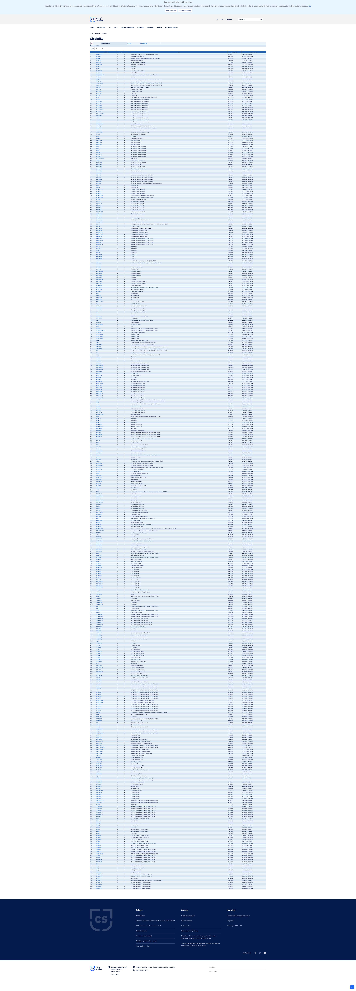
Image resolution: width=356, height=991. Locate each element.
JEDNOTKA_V (99, 338)
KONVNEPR (99, 389)
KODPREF (98, 373)
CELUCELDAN (99, 124)
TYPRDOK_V (99, 639)
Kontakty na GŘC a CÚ (234, 926)
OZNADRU (99, 479)
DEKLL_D (98, 148)
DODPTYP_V (99, 193)
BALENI (98, 66)
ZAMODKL (98, 786)
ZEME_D (98, 823)
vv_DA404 (99, 708)
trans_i (98, 612)
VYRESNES (99, 720)
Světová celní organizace (189, 931)
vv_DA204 (98, 692)
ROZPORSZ (99, 547)
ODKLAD (98, 461)
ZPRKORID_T (99, 874)
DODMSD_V (99, 181)
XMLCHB (98, 735)
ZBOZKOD (98, 794)
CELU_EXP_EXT (100, 109)
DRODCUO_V (99, 240)
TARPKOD (98, 598)
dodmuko (98, 183)
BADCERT (98, 62)
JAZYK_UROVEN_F (101, 330)
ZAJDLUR (98, 770)
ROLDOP (98, 532)
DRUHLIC (98, 263)
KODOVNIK (99, 371)
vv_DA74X (98, 710)
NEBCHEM (98, 449)
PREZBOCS (99, 514)
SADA (97, 553)
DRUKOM (98, 267)
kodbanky (98, 357)
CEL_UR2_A (99, 91)
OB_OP (98, 455)
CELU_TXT (99, 122)
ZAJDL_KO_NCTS (100, 747)
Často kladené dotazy (143, 946)
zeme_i (98, 829)
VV (97, 690)
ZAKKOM (98, 778)
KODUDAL (98, 377)
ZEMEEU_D (99, 847)
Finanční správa (186, 921)
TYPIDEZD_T (99, 622)
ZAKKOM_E (99, 782)
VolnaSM (98, 686)
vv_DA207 (98, 698)
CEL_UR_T (98, 85)
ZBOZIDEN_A (99, 790)
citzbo (97, 136)
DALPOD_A (99, 140)
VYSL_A (98, 725)
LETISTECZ (99, 412)
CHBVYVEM (99, 318)
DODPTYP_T (99, 191)
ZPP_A (98, 866)
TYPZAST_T (99, 653)
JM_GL (97, 342)
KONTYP (98, 379)
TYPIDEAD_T (99, 614)
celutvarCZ (99, 130)
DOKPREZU (99, 214)
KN (97, 350)
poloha (98, 489)
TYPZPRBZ (99, 661)
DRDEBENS (99, 228)
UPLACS (98, 678)
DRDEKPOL (99, 236)
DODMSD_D (99, 179)
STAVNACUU (99, 586)
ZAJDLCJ (98, 755)
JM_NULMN (99, 344)
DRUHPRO (98, 265)
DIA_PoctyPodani (100, 158)
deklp (97, 150)
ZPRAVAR (98, 872)
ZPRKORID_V (99, 876)
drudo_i (98, 250)
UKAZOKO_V (99, 671)
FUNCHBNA (99, 299)
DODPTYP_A (99, 189)
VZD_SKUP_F (99, 731)
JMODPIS (98, 346)
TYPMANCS (99, 626)
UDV (97, 663)
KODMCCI (98, 361)
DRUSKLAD (99, 277)
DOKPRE (98, 201)
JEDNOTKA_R (99, 336)
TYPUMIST (99, 647)
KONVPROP (99, 391)
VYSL (97, 722)
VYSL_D (98, 727)
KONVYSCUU (99, 395)
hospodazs (98, 306)
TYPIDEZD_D (99, 620)
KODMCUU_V (99, 369)
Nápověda (144, 43)
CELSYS (98, 95)
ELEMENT (98, 291)
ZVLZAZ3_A (99, 884)
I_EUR (97, 320)
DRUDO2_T (99, 254)
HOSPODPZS (99, 310)
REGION (98, 522)
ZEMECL (98, 843)
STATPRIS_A (99, 571)
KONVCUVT (99, 385)
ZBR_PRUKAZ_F (100, 800)
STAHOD (98, 563)
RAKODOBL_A (99, 520)
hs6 (97, 312)
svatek (98, 592)
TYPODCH (98, 629)
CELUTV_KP (99, 126)
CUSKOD (98, 138)
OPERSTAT (99, 475)
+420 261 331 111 (144, 970)
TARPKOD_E (99, 600)
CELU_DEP (99, 101)
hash (97, 304)
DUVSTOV (98, 287)
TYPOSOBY (99, 633)
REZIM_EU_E (99, 526)
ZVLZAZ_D (99, 882)
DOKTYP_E (99, 218)
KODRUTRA (99, 375)
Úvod (91, 33)
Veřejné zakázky (141, 931)
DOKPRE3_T (99, 207)
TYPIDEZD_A (99, 618)
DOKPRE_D (99, 203)
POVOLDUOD (99, 502)
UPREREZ (98, 680)
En (222, 19)
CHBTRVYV (99, 316)
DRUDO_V (98, 252)
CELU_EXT (99, 111)
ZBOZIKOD (99, 792)
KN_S (97, 355)
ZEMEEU (98, 845)
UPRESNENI (99, 682)
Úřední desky (140, 916)
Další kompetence (127, 27)
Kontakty (150, 27)
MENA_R (98, 420)
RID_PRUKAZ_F (100, 530)
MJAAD (98, 440)
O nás (92, 27)
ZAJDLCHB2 (99, 759)
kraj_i (97, 402)
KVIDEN (98, 406)
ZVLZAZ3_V (99, 888)
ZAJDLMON (99, 761)
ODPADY (98, 467)
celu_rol (98, 117)
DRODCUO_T (99, 238)
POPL (97, 491)
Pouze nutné (171, 10)
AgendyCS (98, 54)
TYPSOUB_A (99, 643)
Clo (110, 27)
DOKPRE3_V (99, 209)
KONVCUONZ (99, 383)
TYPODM (98, 631)
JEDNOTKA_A (99, 334)
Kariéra (159, 27)
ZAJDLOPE (99, 763)
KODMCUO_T (99, 363)
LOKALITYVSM (99, 414)
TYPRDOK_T (99, 637)
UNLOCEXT (99, 675)
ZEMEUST (98, 851)
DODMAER (99, 164)
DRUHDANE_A (100, 258)
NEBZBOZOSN (99, 451)
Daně (116, 27)
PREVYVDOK (99, 512)
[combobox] (248, 19)
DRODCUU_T (99, 242)
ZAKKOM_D (99, 780)
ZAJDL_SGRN (99, 749)
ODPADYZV (99, 469)
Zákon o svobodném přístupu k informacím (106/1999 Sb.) (155, 921)
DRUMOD (98, 269)
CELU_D (98, 99)
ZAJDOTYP (99, 774)
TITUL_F (98, 610)
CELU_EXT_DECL (100, 113)
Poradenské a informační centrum (238, 916)
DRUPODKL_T (99, 273)
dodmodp (98, 173)
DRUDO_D (98, 248)
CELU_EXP (99, 107)
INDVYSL (98, 322)
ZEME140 (98, 835)
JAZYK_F (98, 328)
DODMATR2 (99, 169)
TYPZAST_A (99, 651)
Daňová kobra (186, 926)
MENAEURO (99, 424)
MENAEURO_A (100, 426)
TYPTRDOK (99, 645)
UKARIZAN (99, 665)
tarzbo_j (98, 606)
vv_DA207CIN (99, 700)
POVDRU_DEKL (100, 500)
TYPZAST (98, 649)
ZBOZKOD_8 (99, 798)
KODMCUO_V (99, 365)
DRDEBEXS (99, 230)
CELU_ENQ (99, 105)
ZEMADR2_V (99, 814)
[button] (261, 19)
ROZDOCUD (99, 545)
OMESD (98, 473)
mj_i (97, 438)
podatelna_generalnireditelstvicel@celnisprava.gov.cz (158, 967)
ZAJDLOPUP (99, 765)
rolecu (97, 534)
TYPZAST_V (99, 655)
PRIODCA (98, 516)
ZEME (97, 819)
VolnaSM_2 (98, 688)
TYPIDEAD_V (99, 616)
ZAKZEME (98, 784)
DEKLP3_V (98, 156)
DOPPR (98, 224)
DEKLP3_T (98, 154)
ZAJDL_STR (99, 753)
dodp (97, 185)
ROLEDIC (98, 537)
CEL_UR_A (98, 81)
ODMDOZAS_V (99, 465)
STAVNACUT (99, 583)
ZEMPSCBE (99, 859)
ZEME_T (98, 831)
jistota (97, 340)
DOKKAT (98, 199)
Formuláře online (171, 27)
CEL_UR (98, 79)
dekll (97, 146)
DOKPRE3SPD (99, 212)
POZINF (98, 506)
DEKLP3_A (99, 152)
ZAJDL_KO (99, 745)
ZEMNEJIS (98, 855)
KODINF (98, 359)
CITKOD (98, 134)
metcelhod (99, 430)
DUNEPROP (99, 285)
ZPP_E (97, 868)
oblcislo (98, 457)
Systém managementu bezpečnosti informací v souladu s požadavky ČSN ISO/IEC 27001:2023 (200, 944)
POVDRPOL (99, 494)
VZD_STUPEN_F (100, 733)
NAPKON (98, 447)
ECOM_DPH (99, 289)
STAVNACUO (99, 581)
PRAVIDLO (98, 510)
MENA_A (98, 418)
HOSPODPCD (99, 308)
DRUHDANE (99, 256)
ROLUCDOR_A (99, 541)
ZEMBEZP (98, 816)
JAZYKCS (98, 332)
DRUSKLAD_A (99, 279)
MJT (97, 445)
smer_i (98, 561)
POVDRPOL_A (99, 496)
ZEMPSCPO (99, 862)
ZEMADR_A (99, 806)
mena (97, 416)
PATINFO (98, 483)
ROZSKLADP (99, 551)
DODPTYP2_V (99, 195)
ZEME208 (98, 839)
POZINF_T (98, 508)
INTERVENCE (99, 324)
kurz (97, 404)
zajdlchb (98, 757)
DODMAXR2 (99, 171)
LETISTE (98, 410)
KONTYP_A (99, 381)
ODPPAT (98, 471)
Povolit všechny (185, 10)
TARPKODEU (99, 604)
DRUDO (98, 246)
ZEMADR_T (99, 808)
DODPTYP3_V (99, 197)
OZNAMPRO (99, 481)
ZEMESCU (98, 849)
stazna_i (98, 590)
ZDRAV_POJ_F (99, 802)
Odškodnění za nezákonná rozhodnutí (148, 926)
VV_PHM (98, 712)
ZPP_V (97, 870)
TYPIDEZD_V (99, 624)
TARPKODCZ (99, 602)
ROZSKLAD (99, 549)
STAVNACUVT (99, 588)
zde (310, 6)
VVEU (97, 714)
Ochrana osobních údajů (144, 936)
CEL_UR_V (98, 87)
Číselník (129, 43)
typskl (97, 641)
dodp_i (98, 187)
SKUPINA (98, 559)
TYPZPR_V (99, 659)
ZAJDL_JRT (99, 743)
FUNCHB (98, 295)
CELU (97, 97)
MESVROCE (99, 428)
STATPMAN (99, 567)
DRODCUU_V (99, 244)
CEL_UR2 (98, 89)
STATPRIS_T (99, 573)
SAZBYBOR (99, 555)
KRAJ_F (98, 400)
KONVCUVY (99, 387)
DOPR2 (98, 226)
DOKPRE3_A (99, 205)
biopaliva (98, 77)
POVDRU (98, 498)
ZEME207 (98, 837)
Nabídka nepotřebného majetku (146, 941)
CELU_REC (99, 115)
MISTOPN (98, 432)
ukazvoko (98, 673)
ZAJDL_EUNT (99, 741)
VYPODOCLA (99, 718)
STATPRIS (98, 569)
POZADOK (98, 504)
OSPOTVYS (99, 477)
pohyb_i (98, 487)
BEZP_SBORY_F (100, 75)
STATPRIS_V (99, 575)
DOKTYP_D (99, 216)
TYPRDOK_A (99, 635)
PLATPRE (98, 485)
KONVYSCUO (99, 393)
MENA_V (98, 422)
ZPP (97, 864)
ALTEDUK (98, 56)
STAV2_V (98, 579)
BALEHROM (99, 64)
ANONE (98, 58)
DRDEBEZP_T (99, 232)
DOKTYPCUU (99, 222)
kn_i (97, 353)
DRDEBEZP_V (99, 234)
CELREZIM (98, 93)
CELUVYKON (99, 132)
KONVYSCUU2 (99, 398)
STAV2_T (98, 577)
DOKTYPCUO (99, 220)
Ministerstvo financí (188, 916)
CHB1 (97, 314)
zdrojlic (98, 804)
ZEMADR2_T (99, 812)
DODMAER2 (99, 166)
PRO (97, 518)
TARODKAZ (99, 594)
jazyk (97, 326)
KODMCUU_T (99, 367)
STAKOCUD (99, 565)
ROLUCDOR (99, 539)
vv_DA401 (98, 704)
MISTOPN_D (99, 434)
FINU (97, 293)
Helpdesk (230, 921)
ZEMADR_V (99, 810)
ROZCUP (98, 543)
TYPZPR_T (99, 657)
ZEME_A (98, 821)
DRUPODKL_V (99, 275)
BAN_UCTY (99, 73)
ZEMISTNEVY (99, 853)
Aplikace (140, 27)
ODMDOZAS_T (99, 463)
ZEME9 (98, 841)
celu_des (98, 103)
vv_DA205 (98, 694)
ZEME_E (98, 825)
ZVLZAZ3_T (99, 886)
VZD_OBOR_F (99, 729)
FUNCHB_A (99, 297)
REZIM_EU (98, 524)
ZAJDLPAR (99, 767)
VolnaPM (98, 684)
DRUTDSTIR (99, 283)
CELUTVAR (99, 128)
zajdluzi (98, 772)
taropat (98, 596)
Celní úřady (101, 27)
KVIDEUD (98, 408)
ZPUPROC (98, 878)
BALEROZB (99, 71)
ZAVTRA (98, 788)
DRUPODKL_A (99, 271)
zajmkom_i (99, 776)
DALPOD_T (99, 142)
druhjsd (98, 261)
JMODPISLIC (99, 348)
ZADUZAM (99, 739)
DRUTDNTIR (99, 281)
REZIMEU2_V (99, 528)
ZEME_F (98, 827)
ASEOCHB (98, 60)
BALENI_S (98, 68)
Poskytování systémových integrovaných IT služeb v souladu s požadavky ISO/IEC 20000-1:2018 (198, 937)
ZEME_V (98, 833)
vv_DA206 (98, 696)
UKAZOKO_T (99, 669)
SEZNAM (98, 557)
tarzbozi (98, 608)
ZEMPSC (98, 857)
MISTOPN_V (99, 436)
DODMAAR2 (99, 162)
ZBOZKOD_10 (99, 796)
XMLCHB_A (99, 737)
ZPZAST (98, 880)
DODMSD (98, 175)
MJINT (97, 442)
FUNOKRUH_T (99, 301)
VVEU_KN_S (99, 716)
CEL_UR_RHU (99, 83)
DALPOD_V (99, 144)
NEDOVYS (98, 453)
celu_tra (98, 120)
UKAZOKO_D (99, 667)
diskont (98, 160)
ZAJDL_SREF (99, 751)
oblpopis (98, 459)
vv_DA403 (98, 706)
